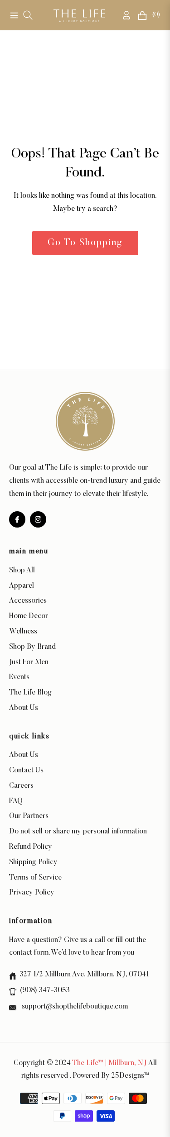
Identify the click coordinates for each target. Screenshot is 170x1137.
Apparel (21, 586)
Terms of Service (35, 877)
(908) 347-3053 (45, 990)
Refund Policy (30, 847)
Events (19, 677)
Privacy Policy (31, 892)
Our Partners (29, 816)
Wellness (23, 631)
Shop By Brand (32, 647)
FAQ (16, 801)
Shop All (22, 570)
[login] (123, 15)
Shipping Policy (33, 862)
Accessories (28, 600)
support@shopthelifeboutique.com (74, 1006)
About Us (23, 708)
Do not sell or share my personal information (78, 831)
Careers (21, 786)
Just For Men (29, 662)
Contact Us (26, 770)
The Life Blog (30, 692)
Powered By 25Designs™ (111, 1076)
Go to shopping (85, 242)
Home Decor (28, 616)
